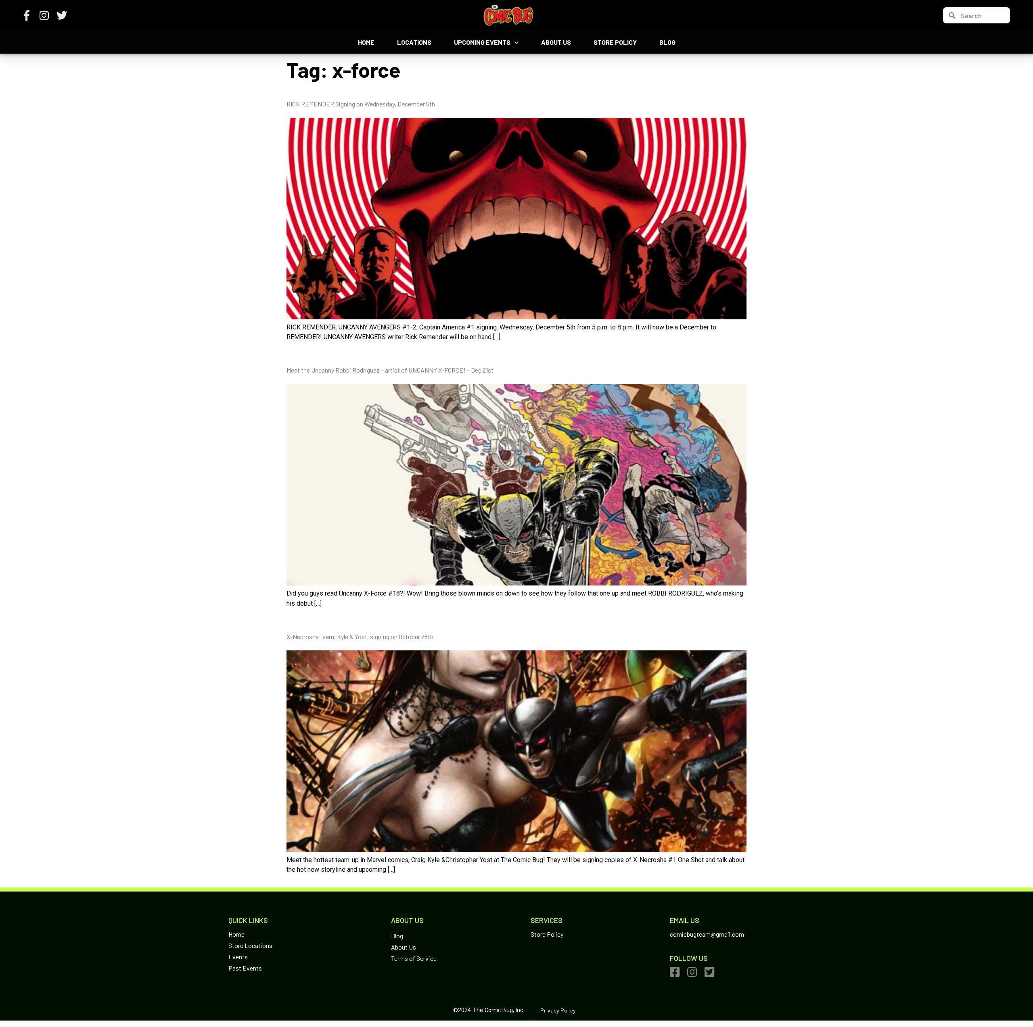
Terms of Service (414, 958)
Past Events (245, 968)
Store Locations (250, 945)
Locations (414, 42)
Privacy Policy (557, 1010)
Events (238, 956)
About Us (556, 42)
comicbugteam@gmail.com (707, 934)
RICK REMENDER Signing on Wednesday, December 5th (360, 104)
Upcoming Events (482, 42)
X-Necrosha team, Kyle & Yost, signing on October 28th (359, 636)
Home (366, 42)
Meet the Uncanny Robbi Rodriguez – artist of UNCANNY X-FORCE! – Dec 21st (389, 370)
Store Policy (615, 42)
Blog (667, 42)
